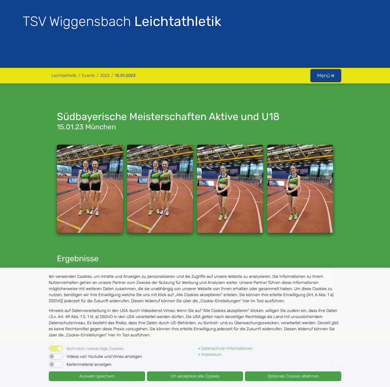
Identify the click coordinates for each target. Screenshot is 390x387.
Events (88, 75)
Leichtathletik (64, 75)
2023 (104, 75)
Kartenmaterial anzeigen (89, 364)
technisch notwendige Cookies (95, 349)
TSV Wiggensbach (122, 21)
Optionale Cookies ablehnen (293, 376)
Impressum (211, 354)
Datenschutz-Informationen (226, 348)
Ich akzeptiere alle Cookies (195, 376)
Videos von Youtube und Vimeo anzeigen (104, 356)
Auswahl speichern (97, 376)
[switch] (56, 356)
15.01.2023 (125, 75)
